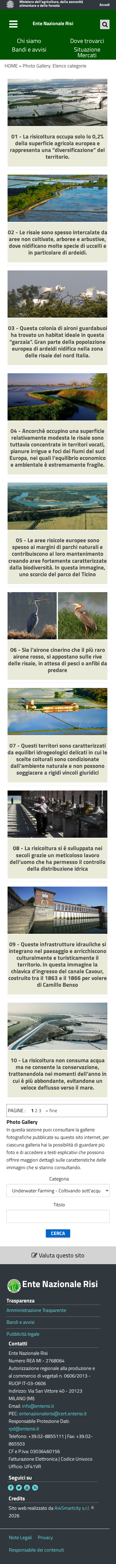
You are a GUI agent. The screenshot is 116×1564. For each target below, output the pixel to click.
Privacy (45, 1537)
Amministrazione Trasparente (36, 1310)
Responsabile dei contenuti (36, 1549)
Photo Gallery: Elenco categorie (54, 65)
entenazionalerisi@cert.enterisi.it (53, 1413)
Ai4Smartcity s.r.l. (72, 1508)
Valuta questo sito (60, 1255)
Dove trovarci (87, 41)
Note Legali (20, 1537)
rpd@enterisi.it (24, 1428)
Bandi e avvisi (29, 49)
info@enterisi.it (38, 1406)
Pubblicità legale (22, 1334)
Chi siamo (29, 41)
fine (53, 1110)
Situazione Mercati (87, 52)
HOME (11, 65)
